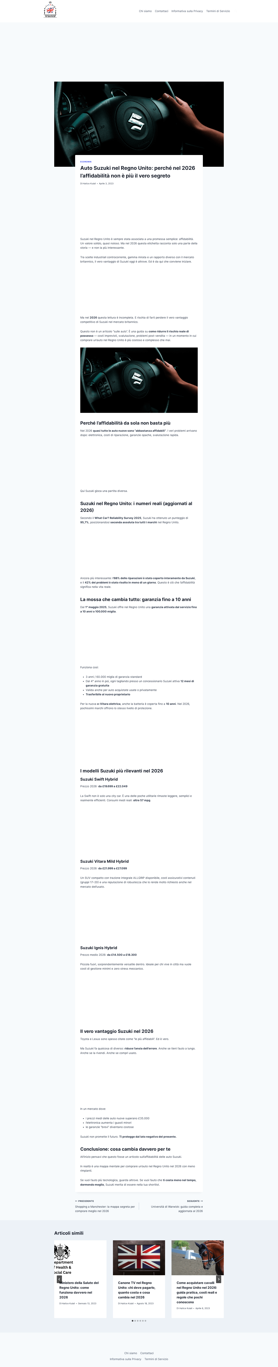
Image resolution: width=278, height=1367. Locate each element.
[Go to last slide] (59, 1279)
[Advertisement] (139, 57)
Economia (86, 161)
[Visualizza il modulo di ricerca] (236, 11)
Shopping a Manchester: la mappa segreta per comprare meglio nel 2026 (105, 1206)
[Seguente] (218, 1279)
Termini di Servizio (218, 11)
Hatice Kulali (89, 183)
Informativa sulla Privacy (187, 11)
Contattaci (161, 11)
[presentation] (80, 1257)
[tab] (132, 1321)
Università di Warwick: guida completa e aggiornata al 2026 (177, 1206)
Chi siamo (145, 11)
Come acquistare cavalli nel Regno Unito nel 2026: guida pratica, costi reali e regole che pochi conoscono (197, 1292)
